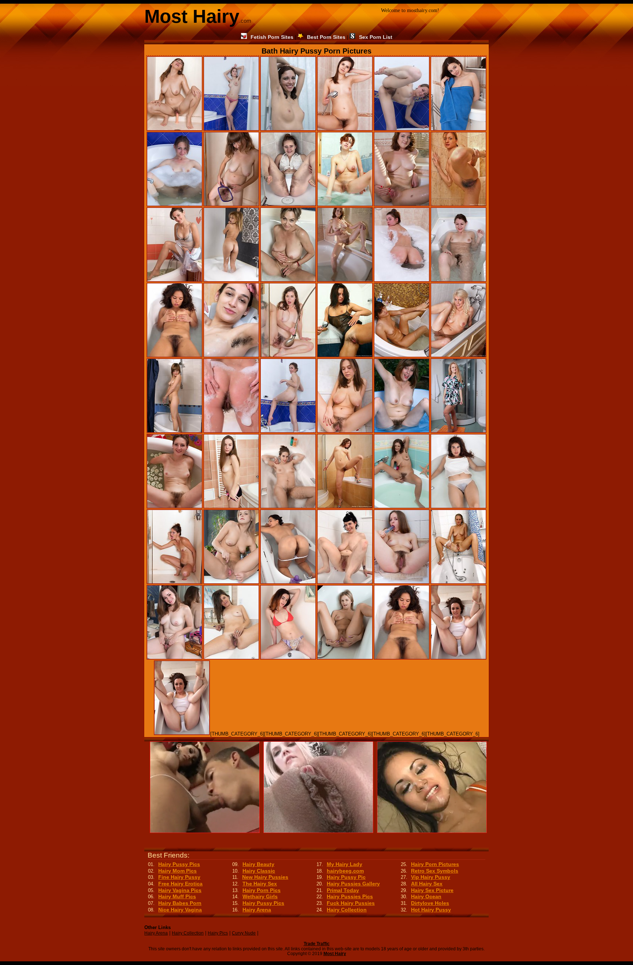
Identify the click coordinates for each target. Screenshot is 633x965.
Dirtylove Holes (430, 903)
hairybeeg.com (345, 871)
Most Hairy (334, 953)
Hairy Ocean (426, 896)
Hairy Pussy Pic (346, 877)
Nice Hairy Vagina (180, 910)
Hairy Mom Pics (177, 871)
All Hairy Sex (427, 884)
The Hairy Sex (260, 884)
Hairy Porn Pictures (435, 864)
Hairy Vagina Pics (179, 890)
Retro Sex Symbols (434, 871)
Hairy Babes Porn (179, 903)
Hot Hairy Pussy (431, 910)
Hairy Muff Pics (177, 896)
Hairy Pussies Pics (350, 896)
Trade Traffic (317, 943)
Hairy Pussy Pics (179, 864)
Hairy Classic (259, 871)
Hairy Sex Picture (432, 890)
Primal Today (343, 890)
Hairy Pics (218, 933)
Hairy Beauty (258, 864)
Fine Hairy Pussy (179, 877)
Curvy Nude (244, 933)
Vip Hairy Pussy (430, 877)
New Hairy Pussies (265, 877)
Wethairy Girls (260, 896)
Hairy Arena (257, 910)
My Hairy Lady (344, 864)
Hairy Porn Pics (262, 890)
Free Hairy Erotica (180, 884)
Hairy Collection (347, 910)
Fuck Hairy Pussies (351, 903)
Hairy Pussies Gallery (353, 884)
